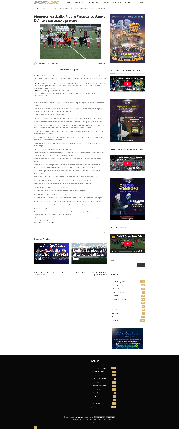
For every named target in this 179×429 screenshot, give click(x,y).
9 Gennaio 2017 (54, 64)
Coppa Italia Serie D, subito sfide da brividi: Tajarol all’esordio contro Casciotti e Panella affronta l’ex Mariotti (52, 248)
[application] (127, 243)
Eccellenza (115, 289)
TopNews (115, 317)
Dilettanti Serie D (46, 8)
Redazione (77, 2)
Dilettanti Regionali (92, 2)
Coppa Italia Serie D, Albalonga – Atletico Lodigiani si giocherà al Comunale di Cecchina (88, 250)
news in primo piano (119, 299)
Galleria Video (129, 2)
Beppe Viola (117, 2)
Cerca (112, 261)
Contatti (142, 2)
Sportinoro (78, 417)
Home (69, 2)
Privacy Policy (100, 417)
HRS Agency (93, 422)
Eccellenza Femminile (119, 292)
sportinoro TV (116, 313)
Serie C (114, 310)
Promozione (116, 303)
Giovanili (107, 2)
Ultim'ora (115, 320)
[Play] (113, 251)
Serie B (114, 306)
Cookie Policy (110, 417)
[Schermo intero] (142, 251)
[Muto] (139, 251)
